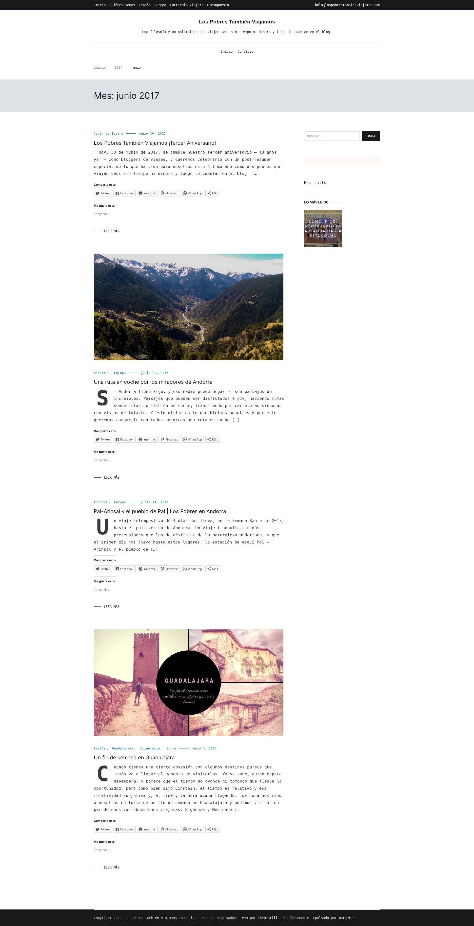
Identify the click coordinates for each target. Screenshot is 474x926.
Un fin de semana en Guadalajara (134, 757)
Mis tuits (315, 182)
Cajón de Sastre (108, 133)
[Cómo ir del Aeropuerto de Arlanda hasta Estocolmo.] (323, 229)
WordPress (347, 918)
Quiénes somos (122, 5)
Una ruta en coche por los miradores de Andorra (153, 382)
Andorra (101, 373)
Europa (160, 5)
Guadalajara (123, 748)
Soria (171, 748)
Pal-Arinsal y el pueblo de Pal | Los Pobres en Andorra (160, 511)
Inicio (100, 5)
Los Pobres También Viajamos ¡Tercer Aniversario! (155, 143)
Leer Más (111, 231)
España (145, 5)
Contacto (245, 51)
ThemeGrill (267, 918)
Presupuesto (218, 5)
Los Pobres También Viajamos (237, 21)
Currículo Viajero (186, 5)
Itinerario (150, 748)
